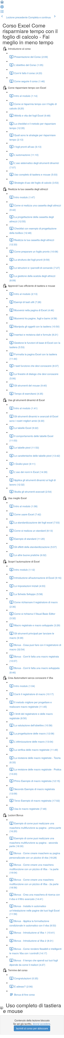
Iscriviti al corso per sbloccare (32, 1028)
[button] (2, 3)
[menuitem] (2, 7)
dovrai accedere (41, 1023)
